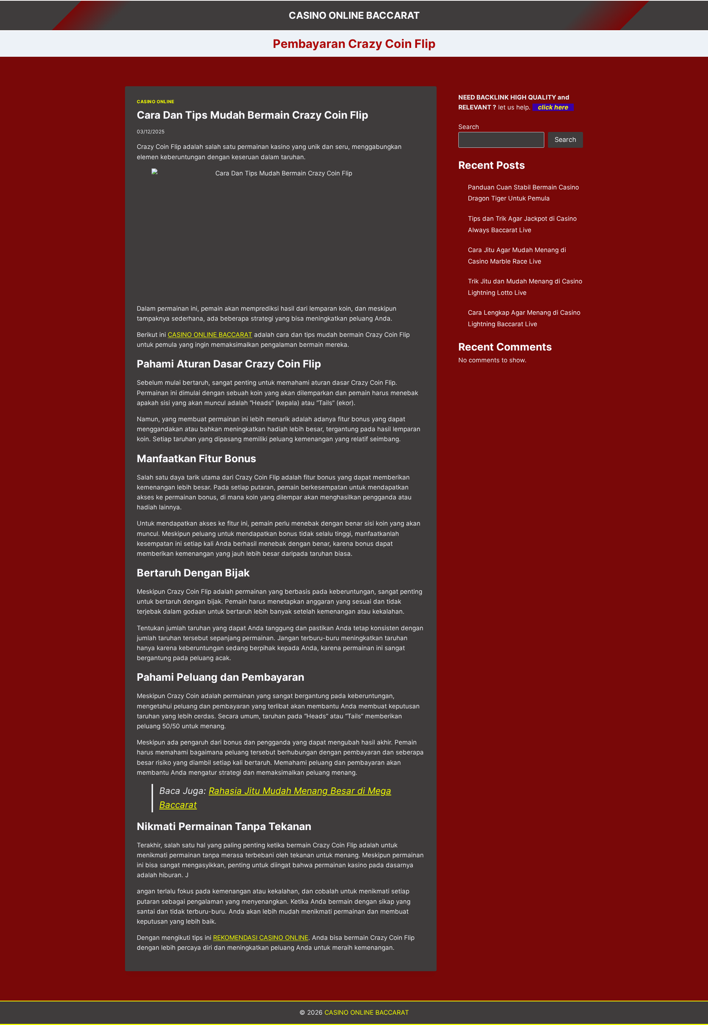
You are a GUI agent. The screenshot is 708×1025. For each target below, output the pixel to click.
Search (468, 126)
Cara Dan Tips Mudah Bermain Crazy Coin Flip (252, 115)
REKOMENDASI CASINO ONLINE (260, 937)
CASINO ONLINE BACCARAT (366, 1012)
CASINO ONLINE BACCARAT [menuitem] (210, 334)
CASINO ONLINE (155, 101)
